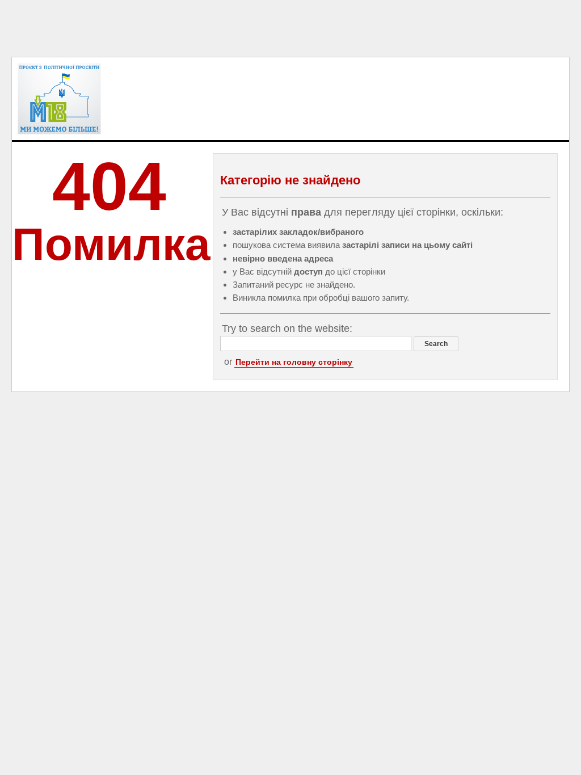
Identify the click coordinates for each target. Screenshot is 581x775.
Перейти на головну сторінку (293, 362)
